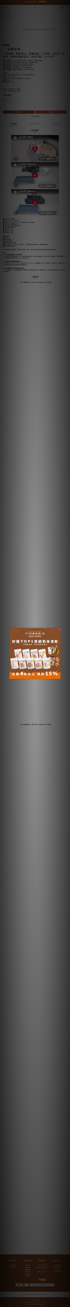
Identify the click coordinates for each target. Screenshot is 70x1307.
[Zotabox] (59, 677)
